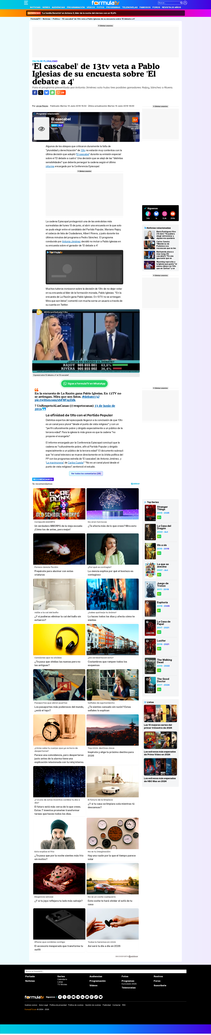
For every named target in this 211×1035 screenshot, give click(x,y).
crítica (135, 124)
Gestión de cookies (93, 1005)
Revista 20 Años (171, 7)
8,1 (159, 610)
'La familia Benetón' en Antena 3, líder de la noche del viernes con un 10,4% (72, 13)
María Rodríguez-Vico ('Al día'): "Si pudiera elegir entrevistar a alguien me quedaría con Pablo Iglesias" (166, 235)
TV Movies (62, 984)
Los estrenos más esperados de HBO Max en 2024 (160, 780)
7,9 (159, 670)
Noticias (35, 7)
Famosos (145, 7)
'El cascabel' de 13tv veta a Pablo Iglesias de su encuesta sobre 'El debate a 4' (98, 18)
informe (50, 166)
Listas (60, 981)
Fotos (100, 7)
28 (62, 92)
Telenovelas (130, 7)
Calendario (62, 979)
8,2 (159, 594)
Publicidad (107, 1005)
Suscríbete (160, 985)
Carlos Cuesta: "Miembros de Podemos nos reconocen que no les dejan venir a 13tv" (166, 245)
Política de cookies (76, 1005)
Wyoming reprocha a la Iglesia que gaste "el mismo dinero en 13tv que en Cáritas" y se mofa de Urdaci (166, 265)
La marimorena (54, 462)
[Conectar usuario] (185, 3)
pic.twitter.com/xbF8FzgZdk (55, 400)
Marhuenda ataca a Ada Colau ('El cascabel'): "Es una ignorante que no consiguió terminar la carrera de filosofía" (165, 255)
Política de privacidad (58, 1005)
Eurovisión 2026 (129, 983)
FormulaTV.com (31, 1009)
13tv (83, 150)
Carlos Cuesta (75, 462)
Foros (156, 7)
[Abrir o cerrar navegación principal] (26, 2)
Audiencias (58, 7)
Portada (30, 976)
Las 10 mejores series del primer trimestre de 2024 (158, 726)
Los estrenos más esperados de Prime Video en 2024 (160, 753)
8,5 (159, 632)
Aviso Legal (43, 1005)
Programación (76, 7)
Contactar (116, 1005)
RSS (124, 1005)
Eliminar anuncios (106, 26)
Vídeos (91, 7)
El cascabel (61, 119)
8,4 (159, 553)
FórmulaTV (35, 18)
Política (56, 18)
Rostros (158, 976)
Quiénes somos (31, 1005)
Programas (113, 7)
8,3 (159, 517)
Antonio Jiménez (71, 241)
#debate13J (91, 396)
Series (46, 7)
